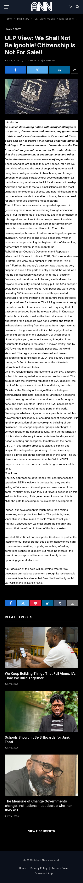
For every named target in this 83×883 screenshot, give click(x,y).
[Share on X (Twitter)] (37, 70)
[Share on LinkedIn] (59, 70)
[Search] (77, 7)
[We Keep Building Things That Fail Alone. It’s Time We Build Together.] (41, 647)
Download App (44, 873)
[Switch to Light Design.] (70, 7)
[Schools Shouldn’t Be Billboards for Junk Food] (41, 711)
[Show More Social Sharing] (74, 70)
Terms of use (60, 868)
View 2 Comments (41, 831)
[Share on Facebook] (15, 70)
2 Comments (32, 60)
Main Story (13, 29)
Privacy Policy (38, 868)
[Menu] (6, 7)
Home (22, 868)
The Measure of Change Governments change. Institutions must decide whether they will (38, 805)
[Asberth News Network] (41, 7)
